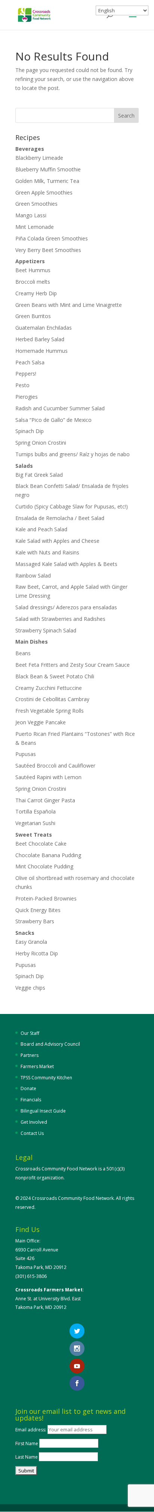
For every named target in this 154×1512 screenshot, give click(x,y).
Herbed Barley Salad (39, 339)
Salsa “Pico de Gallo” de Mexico (53, 419)
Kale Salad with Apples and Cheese (57, 540)
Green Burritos (33, 316)
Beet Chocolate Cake (41, 843)
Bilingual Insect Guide (43, 1111)
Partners (29, 1055)
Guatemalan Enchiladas (43, 327)
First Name (26, 1443)
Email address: (31, 1430)
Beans (23, 653)
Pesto (22, 385)
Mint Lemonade (34, 226)
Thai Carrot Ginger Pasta (45, 800)
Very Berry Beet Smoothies (48, 249)
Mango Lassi (30, 215)
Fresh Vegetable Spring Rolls (49, 710)
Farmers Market (37, 1066)
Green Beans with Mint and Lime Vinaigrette (68, 304)
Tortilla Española (35, 811)
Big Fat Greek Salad (39, 474)
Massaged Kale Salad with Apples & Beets (66, 563)
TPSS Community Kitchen (46, 1077)
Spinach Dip (29, 431)
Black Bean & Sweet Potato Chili (54, 676)
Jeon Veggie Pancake (40, 722)
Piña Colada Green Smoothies (51, 238)
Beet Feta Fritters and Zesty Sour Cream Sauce (72, 664)
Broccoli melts (32, 281)
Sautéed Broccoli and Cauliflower (55, 765)
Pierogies (26, 396)
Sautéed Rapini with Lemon (48, 777)
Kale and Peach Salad (41, 529)
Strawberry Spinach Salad (45, 630)
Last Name (26, 1457)
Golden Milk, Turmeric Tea (47, 180)
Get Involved (34, 1122)
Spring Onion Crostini (40, 442)
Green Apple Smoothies (44, 192)
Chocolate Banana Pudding (48, 855)
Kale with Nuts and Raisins (47, 552)
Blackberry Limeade (39, 157)
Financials (31, 1099)
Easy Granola (31, 941)
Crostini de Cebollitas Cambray (53, 699)
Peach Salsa (29, 362)
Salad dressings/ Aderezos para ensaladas (66, 607)
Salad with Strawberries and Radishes (60, 618)
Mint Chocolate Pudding (44, 866)
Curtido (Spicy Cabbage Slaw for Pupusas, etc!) (71, 506)
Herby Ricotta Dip (36, 953)
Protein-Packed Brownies (46, 898)
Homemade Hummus (41, 350)
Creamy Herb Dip (36, 293)
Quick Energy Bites (38, 910)
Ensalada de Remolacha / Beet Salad (59, 518)
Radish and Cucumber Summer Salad (60, 408)
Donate (28, 1088)
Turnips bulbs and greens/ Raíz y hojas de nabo (72, 454)
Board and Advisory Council (50, 1044)
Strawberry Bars (34, 921)
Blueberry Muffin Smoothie (48, 169)
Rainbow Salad (33, 575)
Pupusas (25, 753)
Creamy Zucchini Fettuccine (48, 687)
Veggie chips (30, 987)
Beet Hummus (32, 270)
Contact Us (32, 1133)
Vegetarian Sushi (35, 823)
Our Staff (30, 1033)
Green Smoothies (36, 203)
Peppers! (25, 373)
